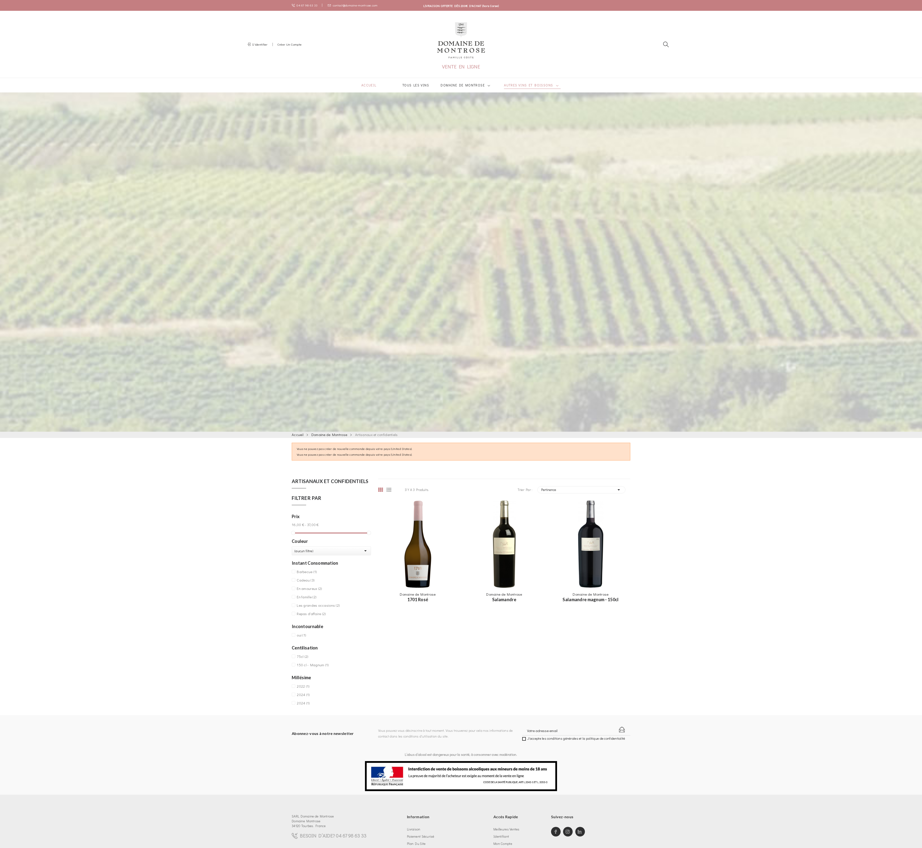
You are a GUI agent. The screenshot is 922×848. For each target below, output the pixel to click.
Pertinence (581, 490)
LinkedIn (580, 831)
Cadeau (306, 580)
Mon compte (502, 843)
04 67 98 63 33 (307, 5)
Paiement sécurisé (420, 836)
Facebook (556, 831)
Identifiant (501, 836)
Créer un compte (289, 44)
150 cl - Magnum (313, 664)
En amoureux (309, 588)
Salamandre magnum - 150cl (591, 599)
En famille (306, 596)
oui (301, 635)
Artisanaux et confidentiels (330, 481)
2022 (303, 686)
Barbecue (307, 571)
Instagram (568, 831)
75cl (302, 656)
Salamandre (504, 599)
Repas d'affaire (311, 613)
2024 (303, 694)
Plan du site (416, 843)
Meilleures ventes (506, 829)
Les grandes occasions (318, 605)
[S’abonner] (621, 730)
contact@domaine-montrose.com (355, 5)
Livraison (413, 829)
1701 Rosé (417, 599)
